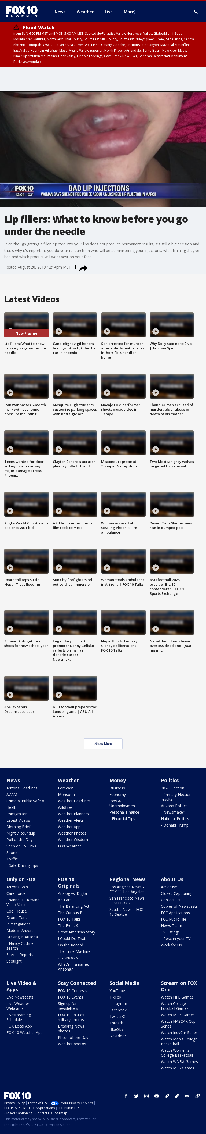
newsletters (197, 1096)
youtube (156, 1096)
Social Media (124, 983)
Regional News (127, 879)
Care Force (15, 893)
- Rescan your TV (175, 938)
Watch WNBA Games (179, 1061)
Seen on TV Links (21, 846)
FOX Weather (69, 846)
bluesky (177, 1096)
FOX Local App (19, 1026)
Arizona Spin (17, 886)
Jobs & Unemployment (122, 803)
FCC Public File (173, 919)
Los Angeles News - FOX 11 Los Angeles (126, 889)
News (13, 780)
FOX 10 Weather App (24, 1032)
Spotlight (14, 961)
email (187, 1096)
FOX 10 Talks (69, 919)
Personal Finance (124, 812)
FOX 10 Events (70, 997)
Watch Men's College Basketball (179, 1041)
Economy (117, 794)
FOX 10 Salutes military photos (71, 1017)
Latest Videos (18, 820)
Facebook (118, 1010)
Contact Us (170, 899)
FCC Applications (175, 912)
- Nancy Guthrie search (20, 946)
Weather (68, 780)
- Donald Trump (175, 825)
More (129, 11)
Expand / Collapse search (196, 12)
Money (117, 780)
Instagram (118, 1003)
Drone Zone (17, 917)
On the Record (70, 944)
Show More (103, 744)
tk (167, 1096)
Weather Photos (72, 833)
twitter (136, 1096)
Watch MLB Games (178, 1014)
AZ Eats (64, 899)
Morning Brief (18, 826)
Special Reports (19, 954)
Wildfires (65, 807)
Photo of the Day (73, 1037)
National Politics (175, 818)
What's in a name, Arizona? (73, 967)
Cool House (16, 911)
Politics (170, 780)
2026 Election (172, 787)
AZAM (11, 794)
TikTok (115, 997)
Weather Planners (73, 813)
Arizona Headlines (22, 787)
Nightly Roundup (20, 833)
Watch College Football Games (175, 1006)
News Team (171, 925)
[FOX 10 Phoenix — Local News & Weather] (24, 11)
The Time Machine (74, 951)
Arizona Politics (174, 805)
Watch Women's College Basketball (177, 1053)
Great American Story (76, 932)
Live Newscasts (20, 997)
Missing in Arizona (22, 936)
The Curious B (70, 912)
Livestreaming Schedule (18, 1017)
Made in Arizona (20, 930)
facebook (126, 1096)
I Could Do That (72, 938)
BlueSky (116, 1029)
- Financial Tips (122, 818)
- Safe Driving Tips (22, 865)
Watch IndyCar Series (179, 1032)
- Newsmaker (172, 812)
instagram (146, 1096)
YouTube (117, 990)
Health (12, 807)
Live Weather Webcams (17, 1006)
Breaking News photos (71, 1028)
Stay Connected (77, 983)
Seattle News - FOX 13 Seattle (126, 912)
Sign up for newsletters (68, 1006)
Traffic (12, 858)
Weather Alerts (71, 820)
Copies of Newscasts (179, 906)
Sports (12, 852)
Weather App (69, 826)
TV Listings (170, 932)
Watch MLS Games (177, 1068)
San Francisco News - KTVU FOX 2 (128, 901)
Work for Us (171, 944)
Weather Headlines (74, 800)
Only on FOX (21, 879)
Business (117, 787)
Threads (116, 1022)
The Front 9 (68, 925)
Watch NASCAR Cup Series (178, 1024)
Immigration (17, 813)
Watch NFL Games (177, 997)
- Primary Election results (176, 797)
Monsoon (66, 794)
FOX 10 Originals (68, 882)
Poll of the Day (19, 839)
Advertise (169, 886)
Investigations (18, 923)
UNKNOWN (68, 957)
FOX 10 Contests (72, 990)
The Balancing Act (73, 906)
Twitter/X (117, 1016)
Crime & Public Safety (25, 800)
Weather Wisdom (73, 839)
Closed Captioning (176, 893)
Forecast (65, 787)
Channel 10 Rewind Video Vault (22, 902)
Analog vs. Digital (73, 893)
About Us (172, 879)
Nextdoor (117, 1035)
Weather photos (72, 1043)
